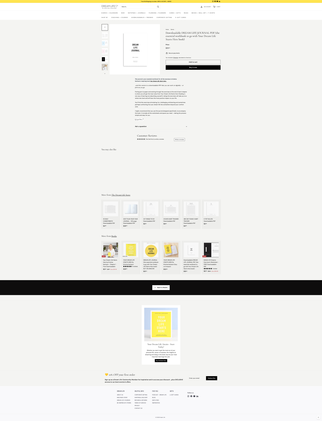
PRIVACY (137, 405)
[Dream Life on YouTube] (194, 396)
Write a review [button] (179, 139)
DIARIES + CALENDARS (109, 13)
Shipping (175, 57)
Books (172, 29)
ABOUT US (120, 395)
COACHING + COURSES (119, 17)
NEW (123, 13)
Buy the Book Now (161, 360)
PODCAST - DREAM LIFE (159, 395)
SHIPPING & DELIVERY (141, 397)
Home (167, 29)
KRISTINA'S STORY (122, 397)
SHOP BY (104, 17)
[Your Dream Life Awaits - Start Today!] (161, 324)
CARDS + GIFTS (175, 13)
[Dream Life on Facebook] (191, 396)
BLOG (154, 397)
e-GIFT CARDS (180, 17)
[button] (127, 266)
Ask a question (141, 126)
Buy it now (193, 67)
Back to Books (162, 288)
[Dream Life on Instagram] (188, 396)
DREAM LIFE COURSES (123, 400)
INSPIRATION (156, 403)
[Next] (104, 73)
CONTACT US (138, 408)
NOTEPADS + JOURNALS (136, 13)
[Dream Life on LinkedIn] (197, 396)
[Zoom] (135, 49)
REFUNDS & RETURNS (141, 400)
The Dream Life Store (120, 195)
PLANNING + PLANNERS (157, 13)
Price (167, 45)
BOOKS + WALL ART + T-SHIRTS (203, 13)
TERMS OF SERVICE (140, 403)
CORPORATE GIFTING (164, 17)
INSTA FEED (155, 400)
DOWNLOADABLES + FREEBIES (142, 17)
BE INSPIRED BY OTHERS (124, 403)
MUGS (186, 13)
